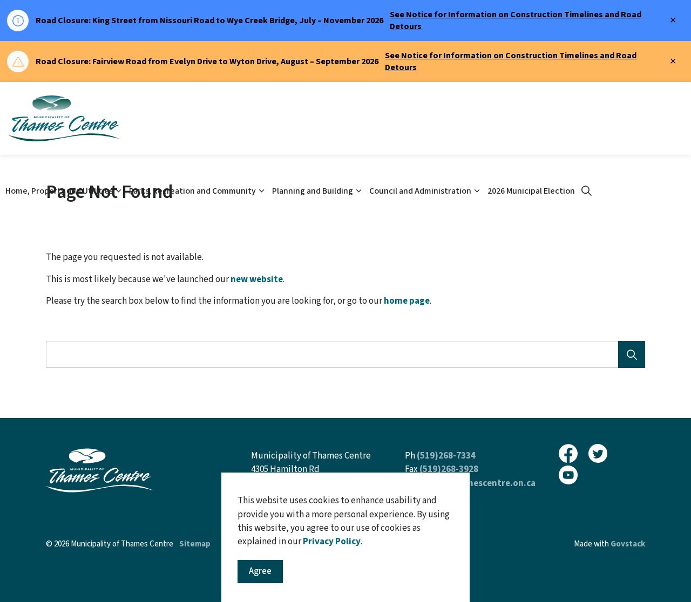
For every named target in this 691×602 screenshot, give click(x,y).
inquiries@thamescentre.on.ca (470, 483)
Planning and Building (312, 191)
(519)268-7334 (446, 455)
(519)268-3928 (448, 469)
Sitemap (195, 544)
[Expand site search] (586, 191)
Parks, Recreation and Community (192, 191)
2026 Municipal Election (531, 191)
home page (407, 301)
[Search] (631, 354)
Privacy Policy (332, 541)
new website (257, 279)
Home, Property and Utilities (59, 191)
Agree (260, 571)
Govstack (628, 544)
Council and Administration (420, 191)
